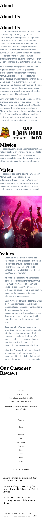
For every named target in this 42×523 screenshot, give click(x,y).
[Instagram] (19, 390)
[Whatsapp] (23, 390)
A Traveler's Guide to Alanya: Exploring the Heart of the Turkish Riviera (19, 500)
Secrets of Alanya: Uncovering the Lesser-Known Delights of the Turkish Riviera (20, 489)
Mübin (35, 516)
